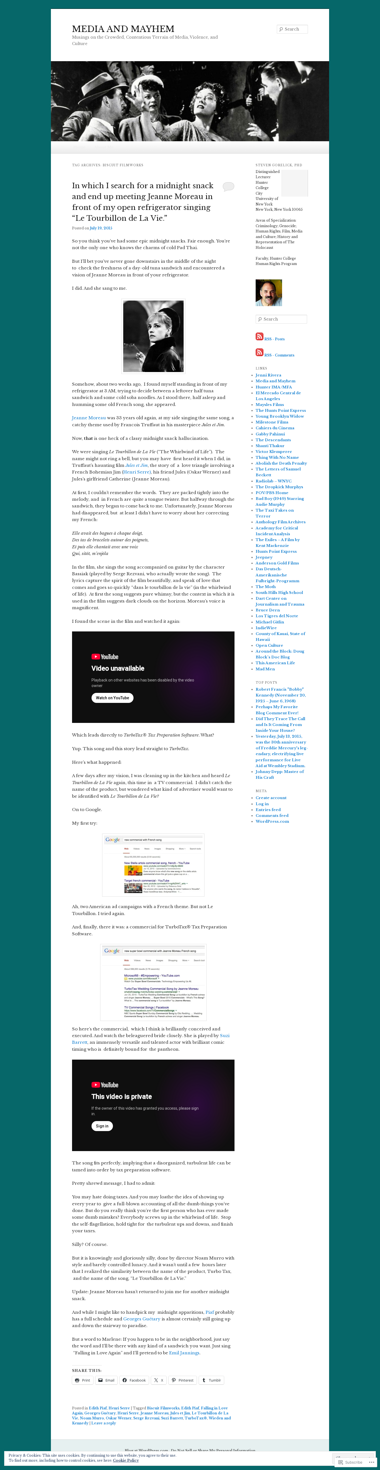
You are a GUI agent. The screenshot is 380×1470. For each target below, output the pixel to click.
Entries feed (268, 809)
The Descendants (273, 440)
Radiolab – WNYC (274, 481)
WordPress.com (272, 821)
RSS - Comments (279, 355)
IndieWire (266, 628)
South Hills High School (279, 592)
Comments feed (272, 815)
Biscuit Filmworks (163, 1408)
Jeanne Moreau (89, 417)
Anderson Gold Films (277, 563)
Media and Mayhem (275, 381)
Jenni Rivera (268, 375)
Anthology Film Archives (281, 522)
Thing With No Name (277, 457)
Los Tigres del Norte (277, 616)
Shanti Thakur (270, 445)
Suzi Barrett (172, 1418)
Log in (262, 804)
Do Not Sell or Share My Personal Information (213, 1451)
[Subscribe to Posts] (259, 339)
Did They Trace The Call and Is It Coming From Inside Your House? (280, 725)
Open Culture (269, 645)
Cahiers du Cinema (275, 428)
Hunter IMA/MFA (274, 387)
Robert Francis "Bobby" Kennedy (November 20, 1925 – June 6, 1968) (281, 695)
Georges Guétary (142, 1319)
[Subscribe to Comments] (259, 355)
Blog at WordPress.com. (147, 1451)
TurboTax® (196, 1418)
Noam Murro (92, 1418)
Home (79, 147)
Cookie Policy (126, 1460)
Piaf (210, 1312)
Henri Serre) (137, 472)
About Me (103, 147)
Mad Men (265, 669)
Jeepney (264, 557)
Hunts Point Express (276, 551)
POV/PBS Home (272, 492)
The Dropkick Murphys (279, 487)
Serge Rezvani (146, 1418)
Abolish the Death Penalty (281, 463)
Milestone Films (272, 422)
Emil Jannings (184, 1352)
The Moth (266, 586)
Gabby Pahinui (270, 434)
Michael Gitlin (270, 622)
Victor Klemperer (274, 451)
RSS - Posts (274, 339)
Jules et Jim (136, 465)
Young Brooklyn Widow (280, 416)
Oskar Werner (119, 1418)
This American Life (275, 663)
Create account (271, 797)
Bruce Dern (268, 610)
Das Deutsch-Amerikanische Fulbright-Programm (277, 575)
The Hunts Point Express (281, 410)
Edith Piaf (98, 1408)
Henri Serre (119, 1408)
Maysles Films (270, 404)
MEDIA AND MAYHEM (123, 29)
